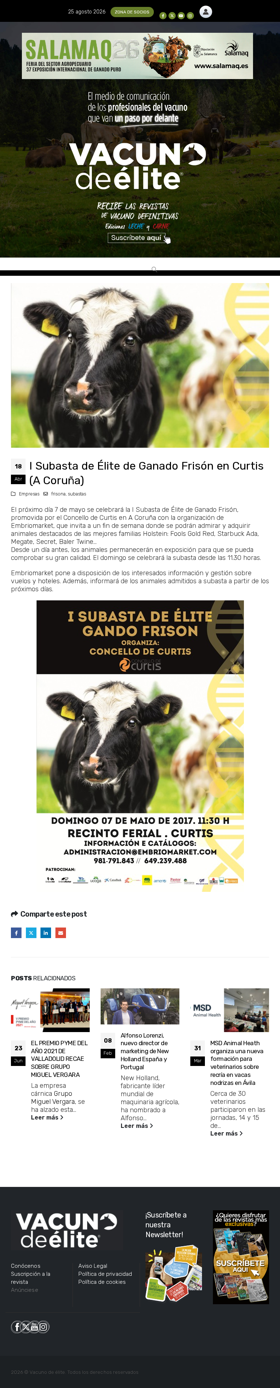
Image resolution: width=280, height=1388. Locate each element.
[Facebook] (163, 15)
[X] (172, 15)
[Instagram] (190, 15)
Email (60, 933)
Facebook (16, 933)
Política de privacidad (105, 1274)
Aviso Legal (93, 1266)
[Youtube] (181, 15)
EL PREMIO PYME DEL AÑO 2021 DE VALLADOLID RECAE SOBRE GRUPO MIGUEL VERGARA (59, 1058)
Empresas (29, 494)
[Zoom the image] (205, 10)
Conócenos (25, 1266)
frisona (58, 494)
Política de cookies (102, 1282)
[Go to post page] (50, 1010)
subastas (77, 494)
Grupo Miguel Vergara (53, 1098)
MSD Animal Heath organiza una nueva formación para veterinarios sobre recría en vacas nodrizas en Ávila (237, 1062)
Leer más (45, 1117)
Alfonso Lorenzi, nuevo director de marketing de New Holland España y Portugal (145, 1051)
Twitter (31, 933)
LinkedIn (45, 933)
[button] (154, 269)
